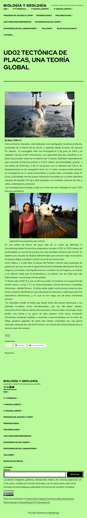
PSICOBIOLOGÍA (63, 15)
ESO (6, 9)
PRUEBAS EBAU (44, 15)
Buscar (75, 474)
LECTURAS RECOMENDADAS (17, 22)
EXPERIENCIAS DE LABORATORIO (20, 28)
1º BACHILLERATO (40, 9)
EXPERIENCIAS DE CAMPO (48, 22)
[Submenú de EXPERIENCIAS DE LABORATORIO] (37, 28)
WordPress (53, 512)
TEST (7, 335)
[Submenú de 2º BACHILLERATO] (72, 9)
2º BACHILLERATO (62, 9)
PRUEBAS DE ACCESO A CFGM (18, 15)
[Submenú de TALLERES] (52, 28)
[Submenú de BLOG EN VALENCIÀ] (77, 28)
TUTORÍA (8, 35)
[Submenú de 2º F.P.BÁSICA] (27, 9)
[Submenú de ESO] (8, 9)
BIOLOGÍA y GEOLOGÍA (25, 5)
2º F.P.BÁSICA (19, 9)
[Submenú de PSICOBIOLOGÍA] (72, 15)
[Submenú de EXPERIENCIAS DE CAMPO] (61, 22)
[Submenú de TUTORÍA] (13, 35)
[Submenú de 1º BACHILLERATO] (49, 9)
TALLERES (47, 28)
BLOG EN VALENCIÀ (66, 28)
